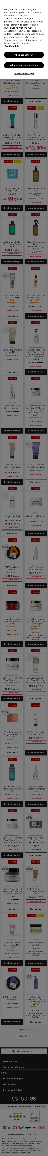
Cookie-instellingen (24, 73)
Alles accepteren (24, 55)
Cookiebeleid (12, 46)
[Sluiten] (45, 3)
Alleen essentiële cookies (24, 65)
